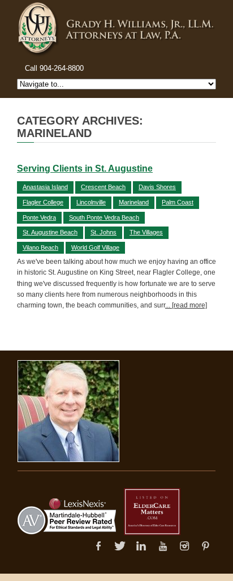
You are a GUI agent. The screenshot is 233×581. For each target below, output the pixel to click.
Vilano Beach (40, 247)
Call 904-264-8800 (54, 68)
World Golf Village (95, 247)
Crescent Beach (103, 186)
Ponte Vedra (39, 217)
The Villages (146, 232)
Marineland (134, 202)
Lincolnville (91, 202)
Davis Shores (157, 186)
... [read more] (186, 305)
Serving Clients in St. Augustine (85, 168)
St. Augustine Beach (50, 232)
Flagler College (43, 202)
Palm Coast (177, 202)
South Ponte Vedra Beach (104, 217)
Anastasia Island (45, 186)
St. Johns (103, 232)
